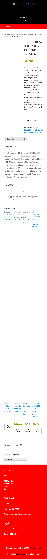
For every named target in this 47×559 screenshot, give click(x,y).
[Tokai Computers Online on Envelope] (23, 11)
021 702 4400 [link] (17, 509)
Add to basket (31, 120)
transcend (37, 132)
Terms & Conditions (10, 529)
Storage (31, 132)
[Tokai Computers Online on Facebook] (17, 11)
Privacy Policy (36, 548)
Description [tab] (11, 139)
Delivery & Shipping (10, 534)
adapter (37, 130)
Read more (9, 427)
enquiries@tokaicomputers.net (20, 514)
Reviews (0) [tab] (22, 139)
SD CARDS (19, 34)
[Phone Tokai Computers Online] (29, 11)
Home (6, 34)
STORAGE (12, 34)
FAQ (5, 539)
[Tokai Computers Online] (23, 4)
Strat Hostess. (21, 554)
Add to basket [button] (18, 430)
